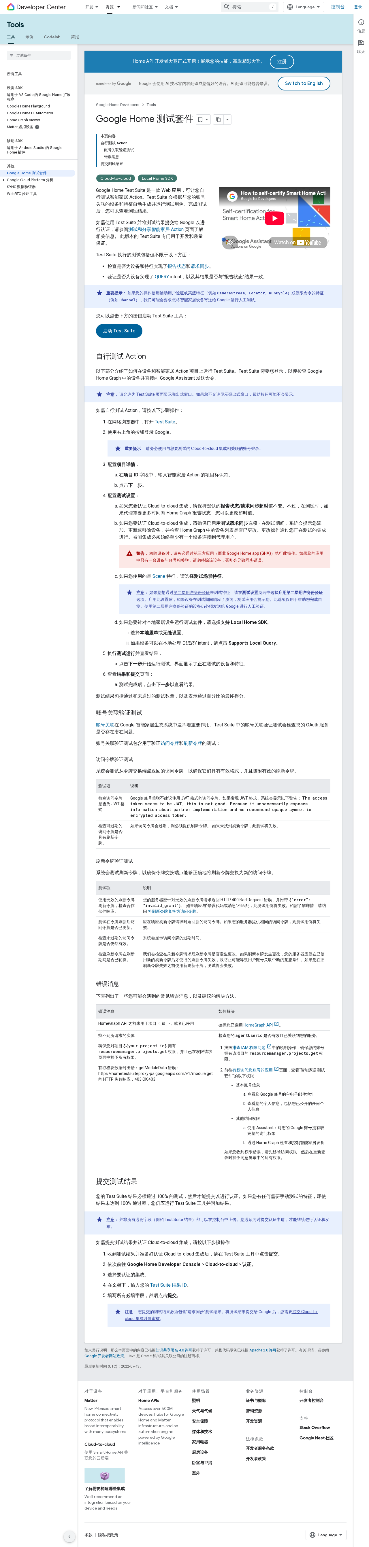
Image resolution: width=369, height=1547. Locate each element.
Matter (90, 1400)
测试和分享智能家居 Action (156, 229)
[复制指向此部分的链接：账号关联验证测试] (148, 713)
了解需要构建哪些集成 (104, 1488)
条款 (88, 1535)
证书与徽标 (256, 1400)
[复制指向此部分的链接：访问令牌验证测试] (138, 759)
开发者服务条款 (260, 1448)
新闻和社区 (143, 7)
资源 (110, 7)
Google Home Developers (117, 105)
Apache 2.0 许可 (262, 1350)
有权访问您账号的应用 (252, 1070)
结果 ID (168, 1285)
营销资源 (254, 1410)
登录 (358, 7)
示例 (29, 36)
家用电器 (200, 1441)
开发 (89, 7)
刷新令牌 (193, 743)
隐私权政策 (108, 1535)
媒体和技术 (202, 1431)
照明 (196, 1400)
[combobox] (249, 7)
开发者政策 (256, 1458)
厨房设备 (200, 1452)
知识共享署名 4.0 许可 (174, 1350)
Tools (15, 24)
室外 (196, 1473)
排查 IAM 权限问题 (249, 1047)
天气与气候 (202, 1410)
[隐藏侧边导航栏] (69, 1536)
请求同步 (200, 266)
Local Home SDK (157, 178)
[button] (37, 180)
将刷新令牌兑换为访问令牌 (171, 911)
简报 (75, 36)
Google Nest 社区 (317, 1437)
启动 (119, 331)
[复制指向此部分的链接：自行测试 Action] (151, 356)
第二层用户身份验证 (192, 592)
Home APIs (148, 1400)
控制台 (338, 7)
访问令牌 (170, 743)
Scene (159, 576)
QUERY (162, 276)
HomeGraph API (258, 1025)
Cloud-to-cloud (115, 178)
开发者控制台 (312, 1400)
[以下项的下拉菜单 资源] (120, 7)
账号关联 (105, 725)
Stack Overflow (315, 1427)
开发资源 (254, 1421)
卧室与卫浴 (202, 1462)
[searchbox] (39, 55)
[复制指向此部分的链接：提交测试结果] (143, 1182)
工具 (11, 36)
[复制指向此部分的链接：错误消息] (125, 984)
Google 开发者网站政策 (104, 1356)
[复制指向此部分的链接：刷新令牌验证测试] (138, 861)
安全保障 (200, 1421)
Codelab (52, 36)
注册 (282, 62)
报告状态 (176, 266)
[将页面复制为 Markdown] (218, 119)
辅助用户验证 (172, 293)
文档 (169, 7)
